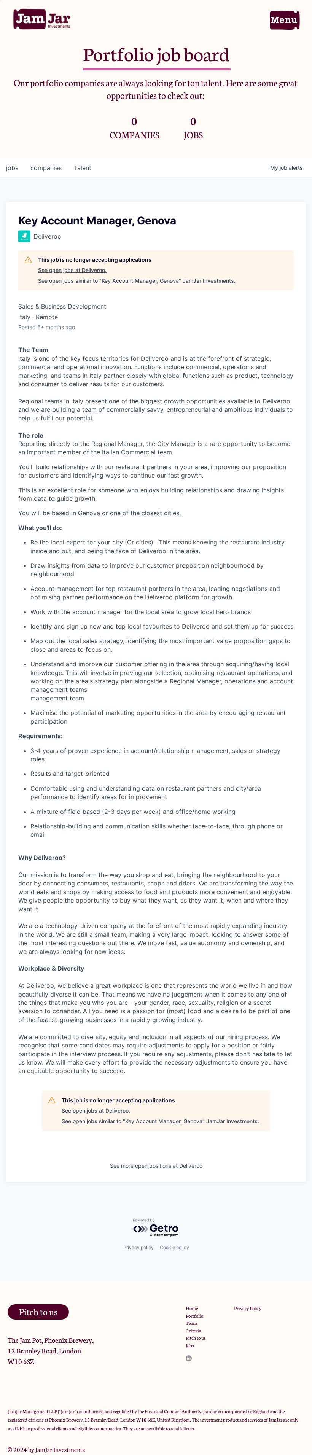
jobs (12, 168)
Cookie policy (174, 1247)
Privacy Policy (247, 1308)
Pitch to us (196, 1337)
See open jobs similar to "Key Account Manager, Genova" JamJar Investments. (137, 280)
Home (192, 1308)
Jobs (190, 1345)
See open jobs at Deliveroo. (72, 270)
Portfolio (194, 1315)
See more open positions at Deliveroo (156, 1165)
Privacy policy (138, 1247)
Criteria (193, 1330)
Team (191, 1323)
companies (46, 168)
